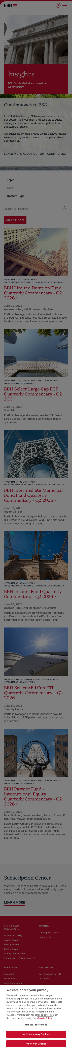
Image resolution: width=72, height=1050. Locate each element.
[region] (36, 1017)
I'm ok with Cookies (36, 1043)
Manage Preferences (36, 1024)
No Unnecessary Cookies (36, 1034)
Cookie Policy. (45, 1018)
